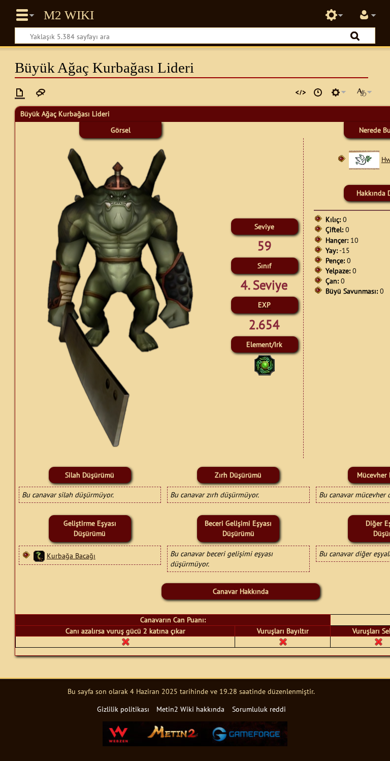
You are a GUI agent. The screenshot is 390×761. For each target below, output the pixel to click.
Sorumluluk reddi (259, 709)
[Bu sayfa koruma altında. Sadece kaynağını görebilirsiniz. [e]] (301, 92)
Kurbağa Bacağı (71, 555)
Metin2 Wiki (69, 15)
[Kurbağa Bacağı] (39, 555)
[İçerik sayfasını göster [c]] (20, 92)
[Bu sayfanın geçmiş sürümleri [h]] (318, 92)
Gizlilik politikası (123, 709)
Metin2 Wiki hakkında (190, 709)
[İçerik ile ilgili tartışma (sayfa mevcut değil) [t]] (41, 92)
